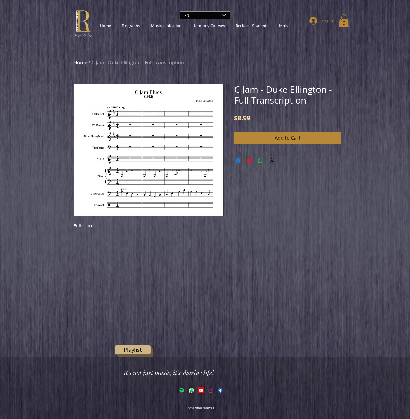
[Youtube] (201, 390)
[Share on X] (272, 160)
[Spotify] (182, 390)
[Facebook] (220, 390)
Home (80, 62)
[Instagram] (211, 390)
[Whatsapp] (191, 390)
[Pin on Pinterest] (249, 160)
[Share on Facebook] (238, 160)
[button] (344, 20)
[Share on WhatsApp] (260, 160)
